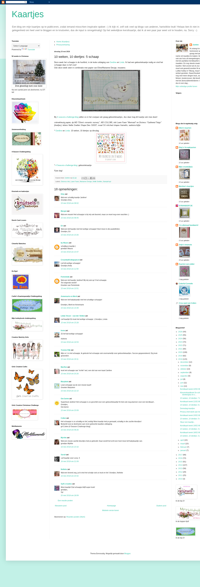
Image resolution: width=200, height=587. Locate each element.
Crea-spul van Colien (187, 303)
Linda (121, 62)
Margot (64, 211)
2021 (180, 349)
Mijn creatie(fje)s (186, 167)
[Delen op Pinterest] (94, 178)
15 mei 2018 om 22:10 (70, 391)
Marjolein (64, 382)
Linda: (67, 131)
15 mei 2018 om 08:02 (70, 203)
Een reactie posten (65, 501)
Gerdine (113, 62)
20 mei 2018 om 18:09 (70, 495)
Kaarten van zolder (187, 264)
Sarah (63, 455)
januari (183, 450)
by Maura (65, 243)
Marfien (64, 367)
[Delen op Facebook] (91, 178)
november (184, 366)
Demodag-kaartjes (187, 408)
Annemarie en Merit (69, 296)
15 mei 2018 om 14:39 (70, 308)
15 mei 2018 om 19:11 (69, 359)
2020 (180, 352)
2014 (180, 465)
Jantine (196, 45)
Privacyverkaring (63, 45)
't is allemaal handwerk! (188, 225)
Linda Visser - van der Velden (73, 316)
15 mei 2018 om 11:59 (69, 269)
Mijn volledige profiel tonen (186, 86)
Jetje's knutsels (185, 245)
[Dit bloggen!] (85, 178)
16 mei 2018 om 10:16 (70, 447)
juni (182, 383)
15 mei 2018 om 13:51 (70, 288)
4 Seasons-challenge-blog (66, 165)
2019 (180, 356)
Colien (63, 418)
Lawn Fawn (75, 181)
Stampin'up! (107, 181)
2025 (180, 335)
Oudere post (161, 506)
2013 (180, 468)
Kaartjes (28, 14)
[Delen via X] (88, 178)
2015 (180, 462)
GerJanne (65, 399)
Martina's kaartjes (186, 186)
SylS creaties (66, 484)
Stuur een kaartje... (187, 422)
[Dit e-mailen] (82, 178)
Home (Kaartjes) (62, 42)
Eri (62, 226)
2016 (180, 458)
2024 (180, 339)
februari (183, 447)
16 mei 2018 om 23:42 (70, 476)
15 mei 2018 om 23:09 (70, 410)
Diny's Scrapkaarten (187, 147)
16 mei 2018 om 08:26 (70, 430)
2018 (180, 359)
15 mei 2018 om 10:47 (70, 252)
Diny (63, 194)
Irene (63, 331)
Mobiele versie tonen (110, 510)
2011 (180, 475)
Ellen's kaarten (185, 128)
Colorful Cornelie (186, 284)
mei (182, 386)
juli (181, 379)
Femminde (65, 277)
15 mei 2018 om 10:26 (70, 235)
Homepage (111, 506)
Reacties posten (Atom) (75, 517)
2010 (180, 479)
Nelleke (64, 469)
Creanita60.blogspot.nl (70, 260)
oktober (183, 369)
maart (182, 444)
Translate (31, 50)
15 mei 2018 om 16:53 (70, 342)
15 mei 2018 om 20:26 (70, 374)
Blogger (127, 554)
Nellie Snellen (97, 181)
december (184, 362)
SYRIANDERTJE (186, 206)
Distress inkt (65, 181)
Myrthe (64, 438)
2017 (180, 455)
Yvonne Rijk (66, 350)
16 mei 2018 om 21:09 (70, 461)
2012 (180, 472)
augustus (184, 376)
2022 (180, 345)
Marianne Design (86, 181)
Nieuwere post (60, 506)
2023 (180, 342)
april (182, 440)
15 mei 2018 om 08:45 (70, 218)
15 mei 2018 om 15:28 (70, 323)
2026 (180, 332)
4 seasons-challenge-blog (67, 117)
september (184, 372)
